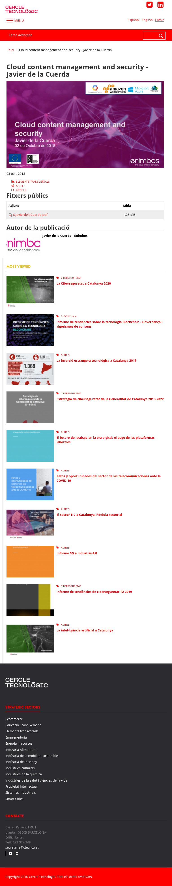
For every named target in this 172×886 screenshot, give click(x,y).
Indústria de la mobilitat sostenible (31, 756)
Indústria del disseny (21, 762)
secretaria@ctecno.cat (22, 847)
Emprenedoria (16, 737)
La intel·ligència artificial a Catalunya (84, 630)
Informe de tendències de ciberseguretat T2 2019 (94, 592)
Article (21, 190)
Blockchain (68, 316)
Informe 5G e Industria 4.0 (76, 553)
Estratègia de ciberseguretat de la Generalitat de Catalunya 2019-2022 (110, 399)
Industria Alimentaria (21, 750)
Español (134, 20)
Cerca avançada (20, 35)
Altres (20, 186)
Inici (11, 50)
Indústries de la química (23, 774)
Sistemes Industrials (20, 792)
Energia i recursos (18, 743)
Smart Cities (14, 799)
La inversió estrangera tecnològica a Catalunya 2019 (96, 360)
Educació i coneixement (23, 725)
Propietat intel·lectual (21, 786)
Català (159, 20)
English (147, 20)
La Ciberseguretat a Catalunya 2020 (83, 283)
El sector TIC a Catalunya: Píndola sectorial (89, 514)
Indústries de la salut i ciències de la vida (36, 780)
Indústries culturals (20, 768)
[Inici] (21, 8)
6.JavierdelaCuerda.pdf (30, 214)
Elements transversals (33, 182)
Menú (19, 20)
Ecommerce (14, 719)
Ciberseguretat (71, 277)
